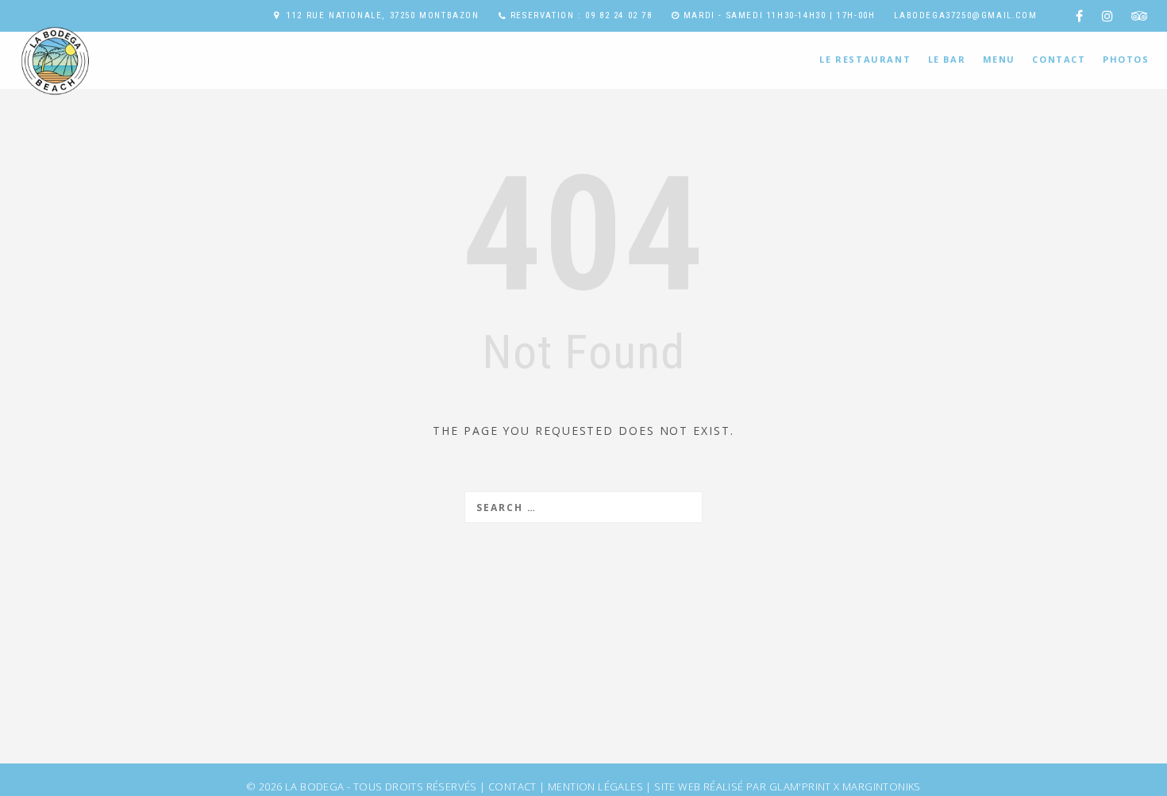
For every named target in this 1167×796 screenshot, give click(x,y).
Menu (999, 59)
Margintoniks (881, 786)
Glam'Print (800, 786)
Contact (1058, 59)
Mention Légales (595, 786)
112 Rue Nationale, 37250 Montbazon (383, 15)
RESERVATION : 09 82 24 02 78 (581, 15)
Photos (1126, 59)
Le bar (947, 59)
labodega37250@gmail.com (965, 15)
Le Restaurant (865, 59)
